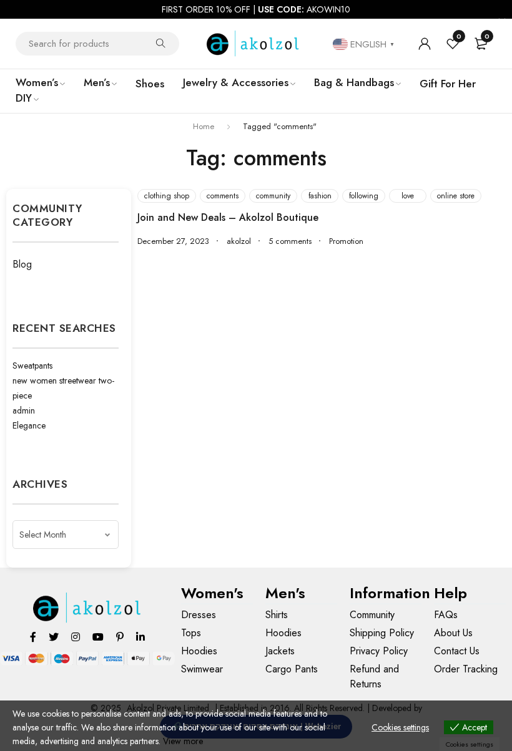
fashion (320, 195)
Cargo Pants (291, 669)
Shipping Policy (382, 633)
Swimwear (202, 669)
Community (372, 615)
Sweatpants (32, 365)
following (363, 195)
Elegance (29, 425)
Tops (191, 633)
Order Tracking (466, 669)
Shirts (276, 615)
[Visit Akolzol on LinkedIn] (140, 636)
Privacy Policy (379, 651)
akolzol (239, 241)
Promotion (346, 241)
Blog (22, 264)
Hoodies (199, 651)
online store (456, 195)
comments (223, 195)
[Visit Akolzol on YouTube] (98, 636)
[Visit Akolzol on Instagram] (75, 636)
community (273, 195)
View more (183, 741)
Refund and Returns (374, 676)
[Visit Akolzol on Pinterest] (120, 636)
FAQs (446, 615)
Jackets (280, 651)
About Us (453, 633)
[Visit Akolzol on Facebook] (33, 636)
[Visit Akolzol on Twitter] (54, 636)
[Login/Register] (424, 43)
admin (23, 410)
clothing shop (166, 195)
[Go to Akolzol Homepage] (87, 608)
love (407, 195)
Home (203, 126)
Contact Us (457, 651)
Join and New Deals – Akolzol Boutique (227, 217)
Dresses (198, 615)
